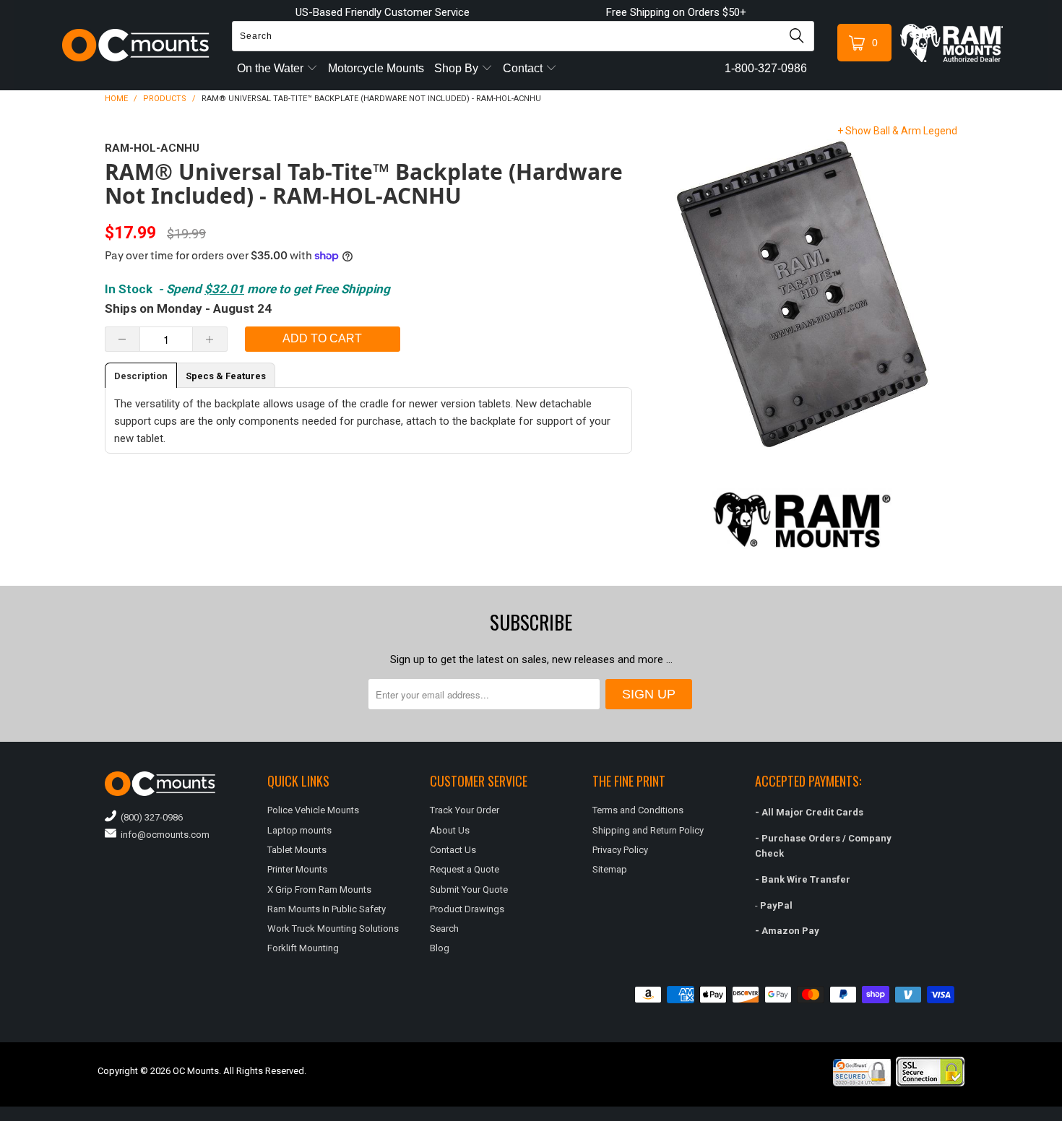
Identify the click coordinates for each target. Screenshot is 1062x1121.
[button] (1061, 1115)
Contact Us (453, 849)
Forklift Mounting (303, 948)
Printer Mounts (297, 869)
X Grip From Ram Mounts (319, 889)
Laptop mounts (299, 830)
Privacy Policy (620, 849)
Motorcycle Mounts (376, 68)
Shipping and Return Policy (648, 830)
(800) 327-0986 (149, 817)
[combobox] (523, 36)
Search (444, 928)
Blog (439, 948)
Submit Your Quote (469, 889)
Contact (524, 68)
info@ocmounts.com (163, 834)
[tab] (141, 375)
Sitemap (609, 869)
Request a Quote (464, 869)
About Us (450, 830)
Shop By (457, 68)
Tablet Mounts (297, 849)
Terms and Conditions (637, 810)
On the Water (271, 68)
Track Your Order (464, 810)
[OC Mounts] (136, 45)
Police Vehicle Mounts (313, 810)
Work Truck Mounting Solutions (333, 928)
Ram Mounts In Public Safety (326, 909)
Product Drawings (467, 909)
